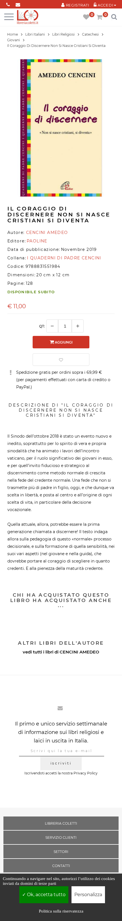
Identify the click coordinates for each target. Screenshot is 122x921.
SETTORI (61, 852)
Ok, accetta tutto (46, 894)
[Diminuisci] (52, 326)
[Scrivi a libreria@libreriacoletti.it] (18, 3)
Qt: (42, 326)
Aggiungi (63, 342)
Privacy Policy (85, 773)
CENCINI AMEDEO (79, 652)
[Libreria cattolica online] (27, 17)
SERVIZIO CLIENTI (61, 837)
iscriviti (61, 763)
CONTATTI (61, 866)
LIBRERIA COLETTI (61, 823)
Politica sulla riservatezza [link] (61, 911)
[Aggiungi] (77, 326)
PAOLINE (37, 241)
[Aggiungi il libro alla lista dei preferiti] (61, 359)
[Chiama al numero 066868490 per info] (8, 3)
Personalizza (88, 894)
